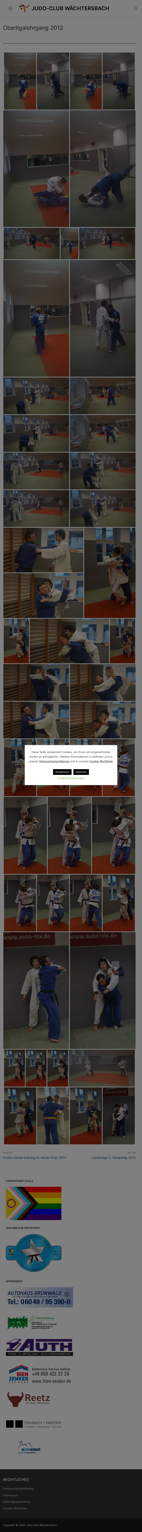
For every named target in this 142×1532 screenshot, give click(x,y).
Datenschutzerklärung (54, 761)
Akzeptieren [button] (62, 771)
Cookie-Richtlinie (101, 761)
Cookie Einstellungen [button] (71, 778)
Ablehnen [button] (81, 771)
